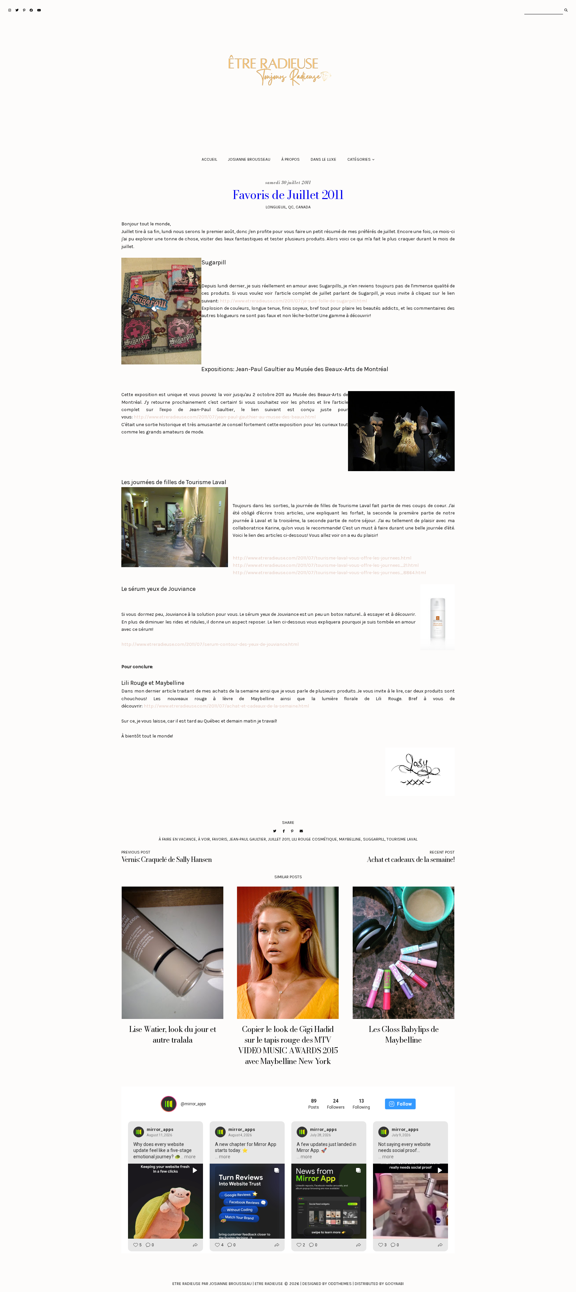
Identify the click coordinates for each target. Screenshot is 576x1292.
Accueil (209, 159)
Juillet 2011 (279, 839)
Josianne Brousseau (249, 159)
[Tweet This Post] (274, 831)
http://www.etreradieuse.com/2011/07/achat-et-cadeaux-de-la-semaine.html (226, 706)
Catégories (359, 159)
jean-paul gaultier (247, 839)
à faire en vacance (177, 839)
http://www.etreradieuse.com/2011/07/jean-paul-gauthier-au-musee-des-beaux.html (225, 417)
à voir (204, 839)
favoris (219, 839)
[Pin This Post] (292, 831)
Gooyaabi (394, 1283)
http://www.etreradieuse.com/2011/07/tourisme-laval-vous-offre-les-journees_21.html (326, 565)
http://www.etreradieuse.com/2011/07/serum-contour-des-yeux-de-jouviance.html (210, 644)
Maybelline (350, 839)
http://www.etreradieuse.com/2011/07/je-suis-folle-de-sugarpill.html (293, 301)
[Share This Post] (284, 831)
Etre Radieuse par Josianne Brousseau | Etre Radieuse (227, 1283)
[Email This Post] (301, 831)
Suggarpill (374, 839)
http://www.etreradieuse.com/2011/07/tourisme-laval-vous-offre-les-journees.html (322, 558)
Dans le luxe (323, 159)
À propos (290, 159)
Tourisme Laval (402, 839)
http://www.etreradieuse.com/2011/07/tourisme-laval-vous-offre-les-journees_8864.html (329, 572)
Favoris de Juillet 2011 (288, 195)
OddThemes (340, 1283)
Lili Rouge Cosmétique (314, 839)
